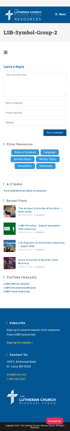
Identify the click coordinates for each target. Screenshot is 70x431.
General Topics (22, 159)
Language (50, 152)
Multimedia (46, 166)
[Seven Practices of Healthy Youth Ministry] (10, 263)
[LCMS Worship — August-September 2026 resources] (10, 229)
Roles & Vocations (25, 152)
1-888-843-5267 (16, 379)
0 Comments (39, 215)
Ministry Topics (47, 159)
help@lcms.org (16, 374)
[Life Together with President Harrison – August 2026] (10, 246)
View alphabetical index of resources (25, 190)
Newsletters (25, 166)
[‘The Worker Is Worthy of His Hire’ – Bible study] (10, 211)
